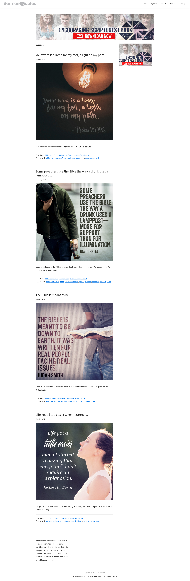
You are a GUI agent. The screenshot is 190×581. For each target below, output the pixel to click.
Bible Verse (53, 155)
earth (48, 401)
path (87, 158)
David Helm (53, 279)
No (82, 518)
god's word (63, 158)
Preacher (78, 279)
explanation (57, 521)
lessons (86, 521)
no (94, 521)
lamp (78, 158)
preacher (88, 282)
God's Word (63, 155)
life (67, 279)
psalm (91, 158)
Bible (47, 155)
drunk (62, 282)
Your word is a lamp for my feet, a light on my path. (70, 55)
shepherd (95, 282)
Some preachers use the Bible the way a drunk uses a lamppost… (72, 173)
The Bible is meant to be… (54, 295)
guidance (71, 158)
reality (88, 401)
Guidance (71, 155)
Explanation (49, 518)
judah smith (61, 398)
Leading (77, 518)
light (77, 155)
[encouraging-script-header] (95, 16)
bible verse (54, 158)
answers (49, 521)
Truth (85, 279)
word (97, 158)
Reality (77, 398)
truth (109, 282)
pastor (81, 282)
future (67, 282)
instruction (62, 401)
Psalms (87, 155)
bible (48, 158)
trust (97, 521)
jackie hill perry (68, 518)
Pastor (72, 279)
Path (82, 155)
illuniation (74, 282)
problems (70, 398)
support (103, 282)
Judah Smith (77, 401)
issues (70, 401)
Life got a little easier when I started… (62, 414)
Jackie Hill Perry (76, 521)
